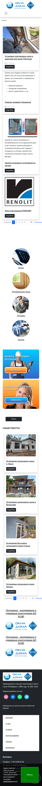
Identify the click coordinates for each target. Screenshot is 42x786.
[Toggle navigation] (6, 13)
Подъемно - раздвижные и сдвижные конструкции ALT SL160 (21, 613)
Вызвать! (16, 370)
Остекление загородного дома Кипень (20, 585)
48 (31, 222)
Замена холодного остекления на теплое (20, 164)
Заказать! (16, 400)
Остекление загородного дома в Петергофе (21, 503)
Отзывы (21, 315)
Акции (21, 339)
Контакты (7, 757)
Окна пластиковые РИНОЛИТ (18, 211)
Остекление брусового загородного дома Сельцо (18, 544)
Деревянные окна (21, 292)
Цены (21, 268)
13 (32, 598)
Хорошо (30, 775)
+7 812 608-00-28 (17, 762)
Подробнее (10, 67)
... (27, 222)
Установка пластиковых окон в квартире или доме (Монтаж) (19, 57)
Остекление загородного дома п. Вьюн (20, 462)
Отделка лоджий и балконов (18, 102)
